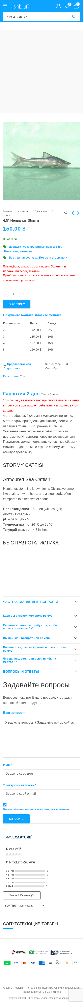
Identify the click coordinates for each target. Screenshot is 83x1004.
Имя (7, 765)
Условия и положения (27, 987)
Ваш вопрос (14, 712)
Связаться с (54, 991)
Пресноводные (43, 211)
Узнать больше (49, 394)
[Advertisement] (41, 71)
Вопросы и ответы (21, 671)
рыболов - (43, 998)
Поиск (74, 16)
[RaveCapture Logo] (19, 837)
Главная (7, 211)
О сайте (7, 987)
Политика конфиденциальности (60, 987)
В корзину (17, 304)
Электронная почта (19, 785)
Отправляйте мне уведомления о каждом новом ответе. (36, 809)
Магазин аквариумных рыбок (24, 211)
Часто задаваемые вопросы (30, 602)
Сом (5, 215)
